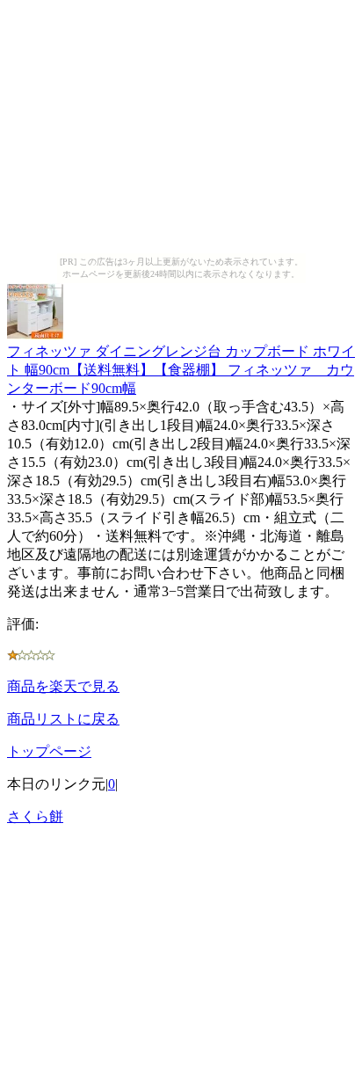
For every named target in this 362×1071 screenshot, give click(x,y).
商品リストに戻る (63, 718)
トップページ (49, 751)
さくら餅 (35, 816)
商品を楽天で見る (63, 686)
